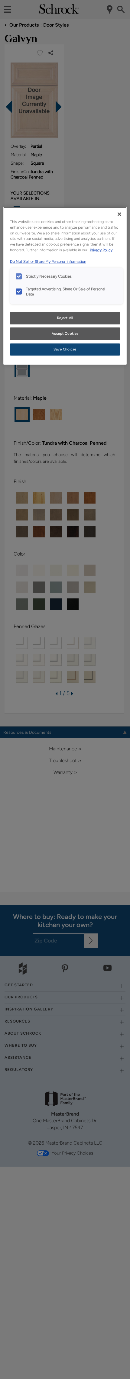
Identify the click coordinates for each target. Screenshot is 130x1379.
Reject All (65, 318)
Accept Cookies (65, 333)
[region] (65, 286)
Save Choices (65, 349)
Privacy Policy (101, 250)
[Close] (119, 214)
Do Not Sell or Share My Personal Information (48, 261)
